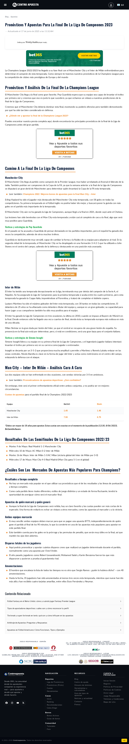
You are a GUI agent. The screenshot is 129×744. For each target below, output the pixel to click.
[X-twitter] (23, 703)
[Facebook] (6, 703)
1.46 (99, 410)
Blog (6, 17)
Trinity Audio (32, 42)
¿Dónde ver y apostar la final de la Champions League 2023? (38, 116)
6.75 (99, 417)
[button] (5, 5)
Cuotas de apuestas (14, 394)
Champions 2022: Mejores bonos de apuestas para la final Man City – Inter (59, 194)
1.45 (66, 410)
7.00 (66, 417)
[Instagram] (12, 703)
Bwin (99, 404)
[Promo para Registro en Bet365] (64, 158)
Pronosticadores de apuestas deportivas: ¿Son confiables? (52, 380)
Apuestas (14, 17)
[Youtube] (17, 703)
